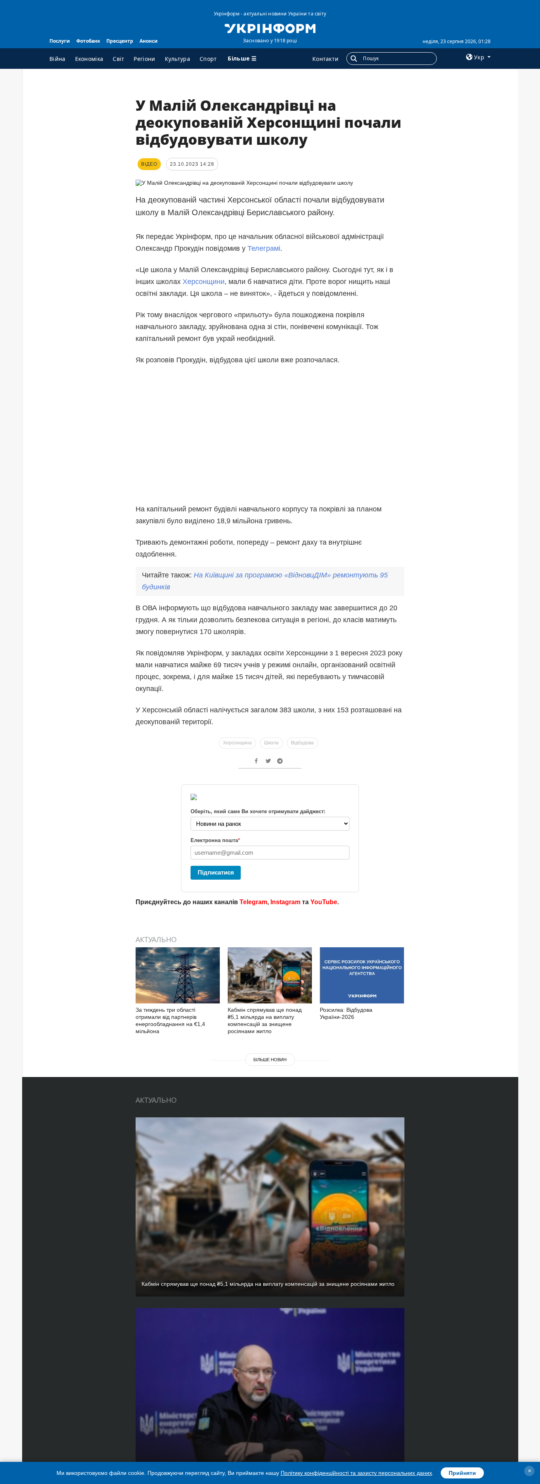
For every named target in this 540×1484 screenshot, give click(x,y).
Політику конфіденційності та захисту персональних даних (356, 1473)
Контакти (325, 58)
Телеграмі (263, 248)
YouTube (323, 902)
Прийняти (462, 1473)
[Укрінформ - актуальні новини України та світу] (270, 27)
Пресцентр (119, 41)
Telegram (253, 902)
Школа (271, 743)
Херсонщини (204, 282)
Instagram (285, 902)
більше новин (270, 1059)
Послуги (59, 41)
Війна (57, 58)
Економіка (89, 58)
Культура (177, 58)
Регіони (144, 58)
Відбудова (302, 743)
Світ (118, 58)
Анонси (149, 41)
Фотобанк (88, 41)
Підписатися (216, 872)
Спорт (208, 58)
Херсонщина (237, 743)
